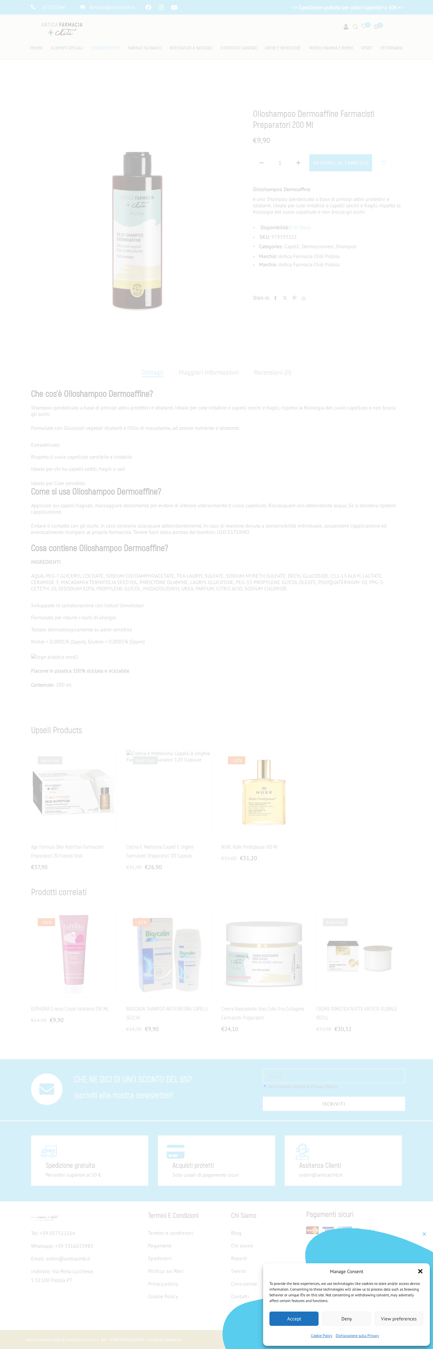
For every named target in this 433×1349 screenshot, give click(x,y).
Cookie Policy (322, 1335)
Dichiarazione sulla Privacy (357, 1335)
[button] (420, 1271)
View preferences (399, 1319)
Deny (346, 1319)
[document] (216, 674)
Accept (294, 1319)
